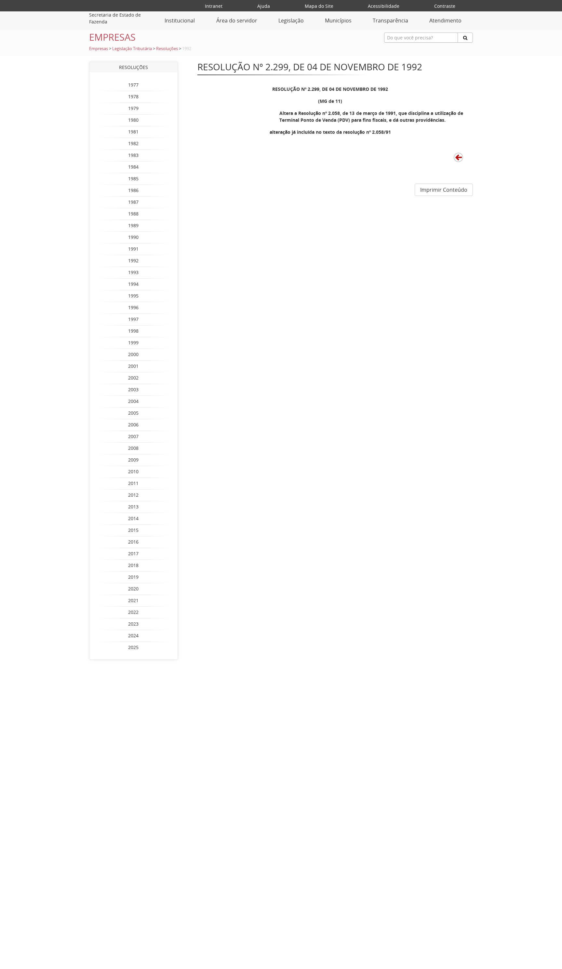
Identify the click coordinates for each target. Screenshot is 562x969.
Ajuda (263, 6)
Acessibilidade (383, 6)
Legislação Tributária (132, 48)
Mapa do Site (319, 6)
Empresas (98, 48)
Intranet (213, 6)
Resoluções (167, 48)
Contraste (444, 6)
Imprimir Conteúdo (443, 189)
